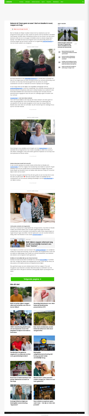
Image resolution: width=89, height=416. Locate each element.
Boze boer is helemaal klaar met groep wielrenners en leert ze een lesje (20, 379)
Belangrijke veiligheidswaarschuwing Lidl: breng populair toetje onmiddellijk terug (43, 355)
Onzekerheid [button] (14, 98)
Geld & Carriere (36, 1)
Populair (49, 1)
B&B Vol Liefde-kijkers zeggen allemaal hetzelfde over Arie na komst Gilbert (20, 305)
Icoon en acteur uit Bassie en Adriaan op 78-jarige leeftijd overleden (68, 58)
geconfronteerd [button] (47, 41)
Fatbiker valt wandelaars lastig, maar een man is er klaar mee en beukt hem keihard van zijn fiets (69, 63)
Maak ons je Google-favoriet (21, 29)
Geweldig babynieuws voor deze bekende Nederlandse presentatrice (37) (44, 305)
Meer (62, 1)
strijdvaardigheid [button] (40, 250)
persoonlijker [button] (43, 260)
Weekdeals (56, 1)
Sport (43, 1)
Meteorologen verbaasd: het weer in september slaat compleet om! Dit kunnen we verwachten (65, 45)
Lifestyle (27, 1)
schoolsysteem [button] (36, 234)
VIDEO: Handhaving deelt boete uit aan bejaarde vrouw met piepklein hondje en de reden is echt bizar (20, 329)
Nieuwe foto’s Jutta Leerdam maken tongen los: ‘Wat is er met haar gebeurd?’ (44, 379)
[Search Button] (83, 1)
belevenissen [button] (43, 148)
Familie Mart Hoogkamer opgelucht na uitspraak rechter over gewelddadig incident (20, 354)
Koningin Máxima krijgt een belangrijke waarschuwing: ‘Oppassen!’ (19, 403)
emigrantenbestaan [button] (16, 88)
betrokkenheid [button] (48, 178)
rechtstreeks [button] (14, 167)
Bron (11, 274)
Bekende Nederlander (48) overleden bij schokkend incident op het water (69, 52)
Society (21, 1)
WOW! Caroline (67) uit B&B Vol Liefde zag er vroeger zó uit (69, 67)
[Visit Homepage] (8, 1)
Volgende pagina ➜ (32, 279)
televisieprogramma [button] (31, 78)
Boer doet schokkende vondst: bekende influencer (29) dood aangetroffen (43, 328)
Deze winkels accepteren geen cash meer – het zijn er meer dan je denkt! (44, 403)
